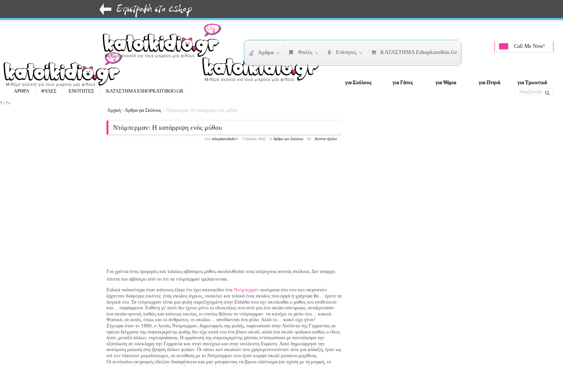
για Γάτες (402, 82)
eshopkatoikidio (224, 139)
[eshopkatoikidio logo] (264, 67)
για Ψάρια (445, 82)
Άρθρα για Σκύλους (143, 110)
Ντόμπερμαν (246, 289)
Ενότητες (81, 91)
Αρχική (114, 110)
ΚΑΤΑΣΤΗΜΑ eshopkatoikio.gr (144, 91)
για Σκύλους (358, 82)
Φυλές (49, 91)
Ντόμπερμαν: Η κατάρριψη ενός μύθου (167, 127)
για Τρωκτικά (532, 82)
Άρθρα (21, 91)
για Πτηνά (489, 82)
